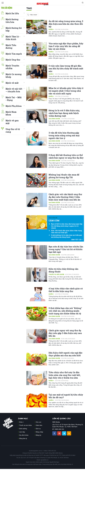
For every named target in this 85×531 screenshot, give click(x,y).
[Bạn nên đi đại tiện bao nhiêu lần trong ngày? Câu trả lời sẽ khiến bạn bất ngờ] (36, 252)
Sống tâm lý (23, 438)
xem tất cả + (76, 240)
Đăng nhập (39, 432)
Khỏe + (51, 29)
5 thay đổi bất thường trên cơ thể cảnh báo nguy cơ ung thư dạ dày (66, 156)
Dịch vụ (38, 428)
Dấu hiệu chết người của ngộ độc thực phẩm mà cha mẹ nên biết (65, 354)
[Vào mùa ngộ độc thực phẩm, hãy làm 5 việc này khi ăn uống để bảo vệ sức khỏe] (36, 49)
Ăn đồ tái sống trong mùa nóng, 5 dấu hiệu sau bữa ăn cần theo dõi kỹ (66, 24)
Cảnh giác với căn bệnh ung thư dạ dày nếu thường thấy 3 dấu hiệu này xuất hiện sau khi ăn (65, 197)
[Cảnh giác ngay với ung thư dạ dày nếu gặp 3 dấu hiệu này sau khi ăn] (36, 336)
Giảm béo (39, 425)
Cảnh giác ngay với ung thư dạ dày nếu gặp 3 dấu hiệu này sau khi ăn (65, 333)
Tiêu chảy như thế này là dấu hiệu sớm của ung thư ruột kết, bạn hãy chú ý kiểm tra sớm (65, 375)
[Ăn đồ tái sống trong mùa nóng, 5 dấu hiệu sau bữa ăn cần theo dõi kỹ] (36, 27)
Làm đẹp (22, 432)
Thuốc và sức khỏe (56, 274)
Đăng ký (38, 435)
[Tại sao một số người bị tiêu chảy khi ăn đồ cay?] (36, 400)
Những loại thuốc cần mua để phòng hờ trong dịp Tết (64, 176)
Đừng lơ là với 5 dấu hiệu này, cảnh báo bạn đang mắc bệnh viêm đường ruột (64, 113)
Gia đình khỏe (54, 119)
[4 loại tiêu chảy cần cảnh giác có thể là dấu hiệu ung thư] (36, 294)
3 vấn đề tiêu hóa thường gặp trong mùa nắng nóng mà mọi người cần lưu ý (64, 135)
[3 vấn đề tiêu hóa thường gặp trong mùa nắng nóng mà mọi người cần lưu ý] (36, 138)
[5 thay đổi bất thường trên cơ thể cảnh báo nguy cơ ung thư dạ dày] (36, 161)
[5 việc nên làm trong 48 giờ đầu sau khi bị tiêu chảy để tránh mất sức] (36, 71)
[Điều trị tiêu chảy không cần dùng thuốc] (36, 275)
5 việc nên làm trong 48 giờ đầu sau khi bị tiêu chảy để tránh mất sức (66, 68)
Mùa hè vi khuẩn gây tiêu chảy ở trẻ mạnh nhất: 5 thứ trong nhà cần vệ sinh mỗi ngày (66, 91)
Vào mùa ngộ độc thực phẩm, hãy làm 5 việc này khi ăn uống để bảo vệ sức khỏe (66, 46)
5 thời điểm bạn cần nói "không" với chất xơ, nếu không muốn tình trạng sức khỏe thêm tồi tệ (65, 311)
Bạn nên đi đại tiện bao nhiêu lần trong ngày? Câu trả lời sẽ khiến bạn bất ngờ (66, 249)
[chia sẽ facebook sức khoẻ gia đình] (54, 433)
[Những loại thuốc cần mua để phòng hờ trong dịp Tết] (36, 180)
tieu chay (33, 15)
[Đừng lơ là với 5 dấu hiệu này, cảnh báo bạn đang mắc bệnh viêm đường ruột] (36, 116)
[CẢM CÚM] (36, 222)
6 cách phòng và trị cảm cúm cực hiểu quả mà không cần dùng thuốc (66, 236)
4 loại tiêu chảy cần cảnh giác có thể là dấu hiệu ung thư (66, 290)
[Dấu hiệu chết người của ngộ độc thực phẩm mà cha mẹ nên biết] (36, 358)
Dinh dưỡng (23, 428)
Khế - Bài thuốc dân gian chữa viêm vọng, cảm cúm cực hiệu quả (66, 232)
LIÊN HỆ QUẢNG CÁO (61, 419)
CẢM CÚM (54, 220)
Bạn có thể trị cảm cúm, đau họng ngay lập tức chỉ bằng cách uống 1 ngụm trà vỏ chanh (66, 226)
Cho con (38, 422)
